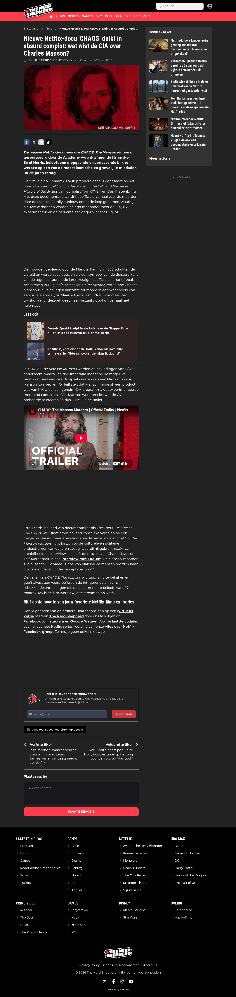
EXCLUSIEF (104, 16)
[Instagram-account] (122, 981)
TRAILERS (123, 16)
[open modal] (209, 6)
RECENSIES (142, 16)
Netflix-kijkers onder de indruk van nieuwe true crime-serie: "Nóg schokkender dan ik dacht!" (85, 351)
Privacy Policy (89, 965)
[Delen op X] (34, 142)
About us (150, 965)
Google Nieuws (83, 621)
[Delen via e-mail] (41, 142)
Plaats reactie (81, 811)
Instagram (55, 621)
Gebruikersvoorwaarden (121, 965)
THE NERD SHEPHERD (50, 60)
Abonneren (123, 714)
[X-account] (105, 981)
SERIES (73, 16)
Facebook (32, 621)
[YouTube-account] (131, 981)
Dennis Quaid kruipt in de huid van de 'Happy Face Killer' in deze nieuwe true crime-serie (87, 331)
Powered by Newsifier (118, 989)
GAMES (87, 16)
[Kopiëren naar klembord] (49, 142)
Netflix (48, 152)
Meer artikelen (161, 158)
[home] (51, 16)
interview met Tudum (81, 559)
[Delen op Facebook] (27, 142)
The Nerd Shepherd (66, 616)
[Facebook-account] (113, 981)
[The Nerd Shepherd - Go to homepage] (38, 6)
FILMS (60, 16)
